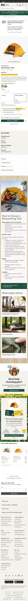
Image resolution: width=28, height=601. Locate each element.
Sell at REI (3, 555)
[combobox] (14, 8)
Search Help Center (5, 565)
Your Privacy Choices (18, 592)
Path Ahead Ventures (20, 546)
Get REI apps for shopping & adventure (14, 579)
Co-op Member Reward (8, 112)
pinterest (16, 576)
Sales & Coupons (19, 532)
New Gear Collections (6, 542)
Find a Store (4, 567)
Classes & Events (19, 542)
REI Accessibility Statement (19, 599)
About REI (17, 552)
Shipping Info (18, 526)
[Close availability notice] (25, 20)
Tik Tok (9, 576)
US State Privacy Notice (18, 594)
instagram (6, 576)
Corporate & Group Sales (7, 559)
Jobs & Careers (4, 552)
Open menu (25, 4)
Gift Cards (3, 534)
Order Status (18, 519)
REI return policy (14, 123)
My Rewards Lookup (6, 521)
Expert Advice (18, 540)
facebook (12, 576)
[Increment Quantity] (8, 91)
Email (2, 487)
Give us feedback (11, 478)
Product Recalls (8, 597)
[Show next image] (26, 50)
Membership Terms (7, 599)
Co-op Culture (4, 554)
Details (14, 105)
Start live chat (14, 390)
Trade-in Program (5, 546)
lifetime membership (11, 114)
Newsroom (17, 555)
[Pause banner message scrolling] (26, 12)
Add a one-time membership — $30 (14, 435)
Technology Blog (19, 557)
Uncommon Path (19, 544)
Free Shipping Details (20, 534)
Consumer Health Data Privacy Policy (14, 595)
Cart (23, 4)
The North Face (5, 65)
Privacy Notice (8, 594)
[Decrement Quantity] (2, 91)
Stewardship (18, 559)
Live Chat (3, 569)
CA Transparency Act (18, 597)
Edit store (3, 103)
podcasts (22, 576)
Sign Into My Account (6, 519)
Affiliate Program (5, 557)
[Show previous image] (2, 50)
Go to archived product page (14, 32)
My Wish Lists (4, 523)
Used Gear (3, 544)
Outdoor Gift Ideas (5, 532)
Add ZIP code (17, 103)
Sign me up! (14, 493)
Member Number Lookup (7, 540)
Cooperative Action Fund (21, 554)
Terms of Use (7, 592)
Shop (7, 5)
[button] (14, 50)
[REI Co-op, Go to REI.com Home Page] (3, 4)
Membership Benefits (6, 525)
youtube (19, 576)
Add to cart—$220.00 (12, 120)
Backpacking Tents (6, 16)
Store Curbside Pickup (20, 524)
